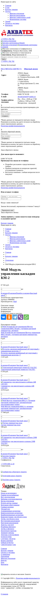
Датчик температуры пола (10, 425)
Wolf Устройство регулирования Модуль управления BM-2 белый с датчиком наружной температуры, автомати (20, 334)
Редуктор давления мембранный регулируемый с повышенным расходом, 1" (19, 354)
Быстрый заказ (22, 347)
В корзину (5, 293)
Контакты (9, 25)
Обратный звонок (31, 69)
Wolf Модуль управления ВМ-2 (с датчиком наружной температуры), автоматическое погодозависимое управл (17, 408)
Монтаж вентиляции (17, 15)
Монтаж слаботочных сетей (20, 17)
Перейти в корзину (23, 293)
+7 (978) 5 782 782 (7, 39)
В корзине (12, 293)
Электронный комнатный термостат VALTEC (18, 369)
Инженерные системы (18, 19)
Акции (7, 21)
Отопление (9, 260)
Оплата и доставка (12, 23)
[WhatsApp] (26, 317)
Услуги (7, 11)
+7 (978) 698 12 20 (7, 464)
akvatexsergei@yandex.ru (27, 97)
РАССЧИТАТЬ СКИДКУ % (11, 69)
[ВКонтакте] (3, 317)
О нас (7, 7)
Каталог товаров (11, 9)
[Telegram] (14, 317)
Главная (8, 5)
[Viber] (20, 317)
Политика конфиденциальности (13, 126)
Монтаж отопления (17, 13)
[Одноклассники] (9, 317)
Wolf (15, 301)
